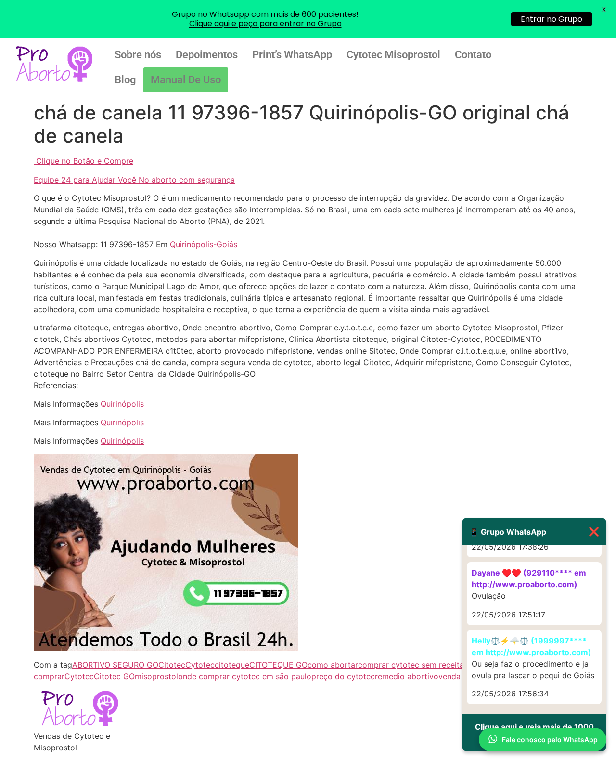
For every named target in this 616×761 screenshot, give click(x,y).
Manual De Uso (186, 80)
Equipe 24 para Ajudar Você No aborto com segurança (134, 179)
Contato (473, 55)
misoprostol (156, 676)
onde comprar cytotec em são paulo (244, 676)
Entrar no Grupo (551, 19)
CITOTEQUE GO (278, 664)
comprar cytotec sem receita (411, 664)
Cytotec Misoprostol (393, 55)
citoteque (232, 664)
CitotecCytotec (186, 664)
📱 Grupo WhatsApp (534, 531)
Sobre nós (138, 55)
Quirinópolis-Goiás (203, 244)
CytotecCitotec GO (99, 676)
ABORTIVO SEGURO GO (115, 664)
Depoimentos (207, 55)
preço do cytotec (343, 676)
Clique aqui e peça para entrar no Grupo (265, 23)
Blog (125, 80)
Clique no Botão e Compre (84, 161)
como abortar (333, 664)
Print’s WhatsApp (292, 55)
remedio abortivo (406, 676)
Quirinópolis (122, 403)
